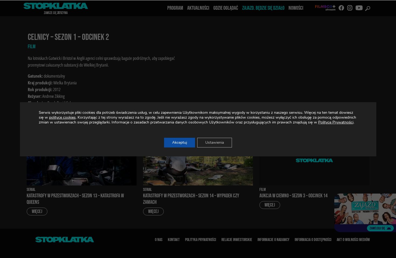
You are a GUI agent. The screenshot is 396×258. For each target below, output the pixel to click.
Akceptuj (179, 142)
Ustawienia (214, 142)
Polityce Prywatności (335, 122)
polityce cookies (62, 117)
